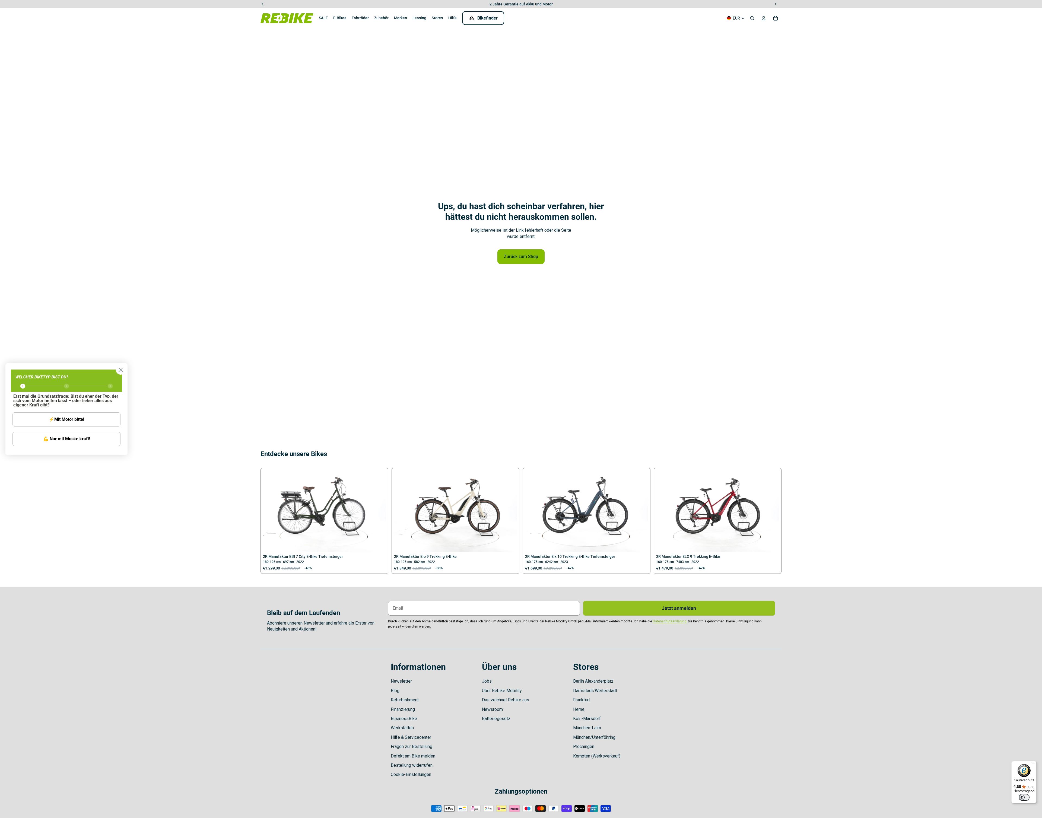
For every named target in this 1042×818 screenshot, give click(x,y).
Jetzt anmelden (679, 608)
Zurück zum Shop (521, 256)
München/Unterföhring (594, 737)
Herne (578, 709)
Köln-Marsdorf (587, 718)
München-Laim (587, 727)
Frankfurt (581, 699)
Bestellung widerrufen (412, 765)
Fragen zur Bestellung (411, 746)
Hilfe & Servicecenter (411, 737)
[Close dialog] (120, 370)
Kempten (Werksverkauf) (596, 756)
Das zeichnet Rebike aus (505, 699)
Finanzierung (403, 709)
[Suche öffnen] (752, 18)
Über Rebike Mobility (502, 690)
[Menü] (1033, 764)
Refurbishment (405, 699)
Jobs (487, 681)
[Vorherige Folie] (271, 511)
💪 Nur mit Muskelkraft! (66, 438)
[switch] (1024, 797)
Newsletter (401, 681)
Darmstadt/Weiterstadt (595, 690)
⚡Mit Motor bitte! (66, 419)
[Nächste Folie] (378, 511)
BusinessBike (404, 718)
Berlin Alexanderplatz (593, 681)
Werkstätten (402, 727)
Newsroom (492, 709)
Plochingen (583, 746)
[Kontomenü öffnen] (764, 18)
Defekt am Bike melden (413, 756)
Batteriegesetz (496, 718)
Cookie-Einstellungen (411, 774)
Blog (395, 690)
